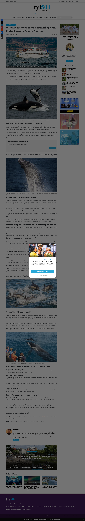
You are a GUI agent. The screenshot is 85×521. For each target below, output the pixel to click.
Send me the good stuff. (42, 271)
